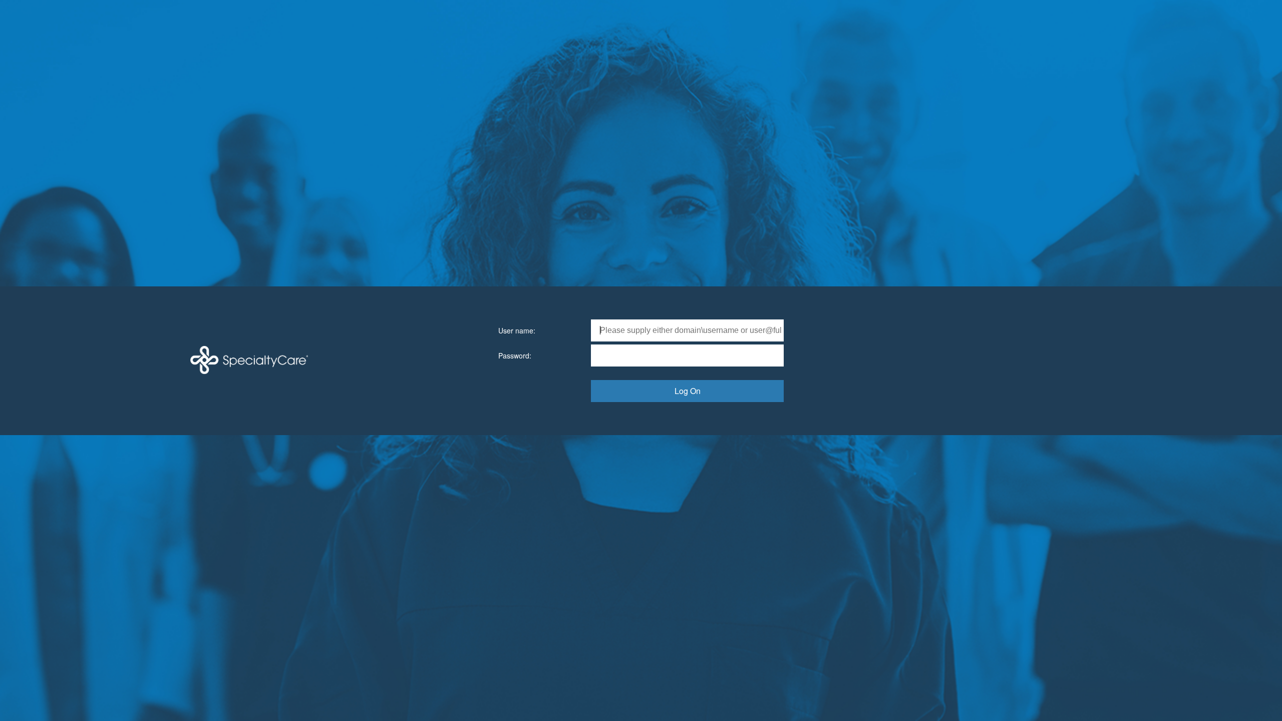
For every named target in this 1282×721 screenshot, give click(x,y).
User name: (516, 330)
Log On (688, 391)
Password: (514, 355)
